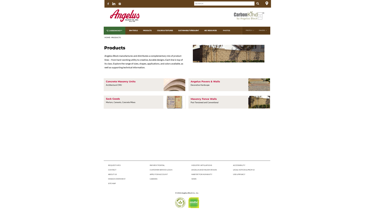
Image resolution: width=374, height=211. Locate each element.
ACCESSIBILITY (239, 165)
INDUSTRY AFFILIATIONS (201, 165)
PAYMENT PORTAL (157, 165)
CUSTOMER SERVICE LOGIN (161, 170)
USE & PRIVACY (239, 174)
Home (107, 37)
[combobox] (224, 3)
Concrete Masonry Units (121, 81)
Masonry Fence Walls (204, 99)
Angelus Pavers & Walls (205, 81)
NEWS (193, 179)
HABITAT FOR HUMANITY (201, 174)
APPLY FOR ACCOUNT (159, 174)
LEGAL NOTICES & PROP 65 (244, 170)
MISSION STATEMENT (116, 179)
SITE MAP (112, 183)
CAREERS (153, 179)
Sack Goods (113, 98)
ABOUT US (112, 174)
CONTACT (112, 170)
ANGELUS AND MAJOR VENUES (204, 170)
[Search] (257, 3)
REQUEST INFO (114, 165)
